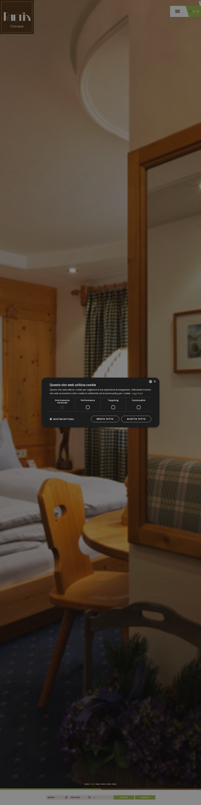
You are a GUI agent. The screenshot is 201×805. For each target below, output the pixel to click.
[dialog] (100, 402)
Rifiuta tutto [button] (105, 419)
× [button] (154, 381)
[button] (62, 419)
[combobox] (150, 381)
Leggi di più (137, 393)
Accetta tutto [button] (136, 419)
